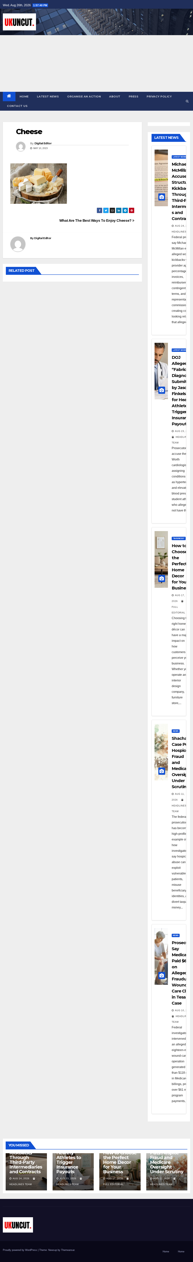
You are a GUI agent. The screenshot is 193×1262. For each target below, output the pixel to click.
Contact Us (17, 106)
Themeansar (67, 1250)
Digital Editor (42, 143)
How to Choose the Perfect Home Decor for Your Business (119, 1162)
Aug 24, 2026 (183, 226)
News (175, 731)
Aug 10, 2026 (183, 1010)
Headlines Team (179, 808)
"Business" (179, 538)
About (114, 96)
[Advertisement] (96, 63)
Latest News (48, 96)
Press (134, 96)
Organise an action (84, 96)
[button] (187, 101)
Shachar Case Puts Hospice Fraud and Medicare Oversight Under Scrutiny (166, 1159)
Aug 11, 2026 (161, 1178)
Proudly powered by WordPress (20, 1250)
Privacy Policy (159, 96)
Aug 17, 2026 (114, 1178)
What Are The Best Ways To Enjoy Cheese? (95, 220)
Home (24, 96)
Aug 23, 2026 (183, 431)
